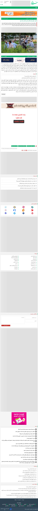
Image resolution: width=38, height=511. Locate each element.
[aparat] (23, 208)
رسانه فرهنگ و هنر (33, 256)
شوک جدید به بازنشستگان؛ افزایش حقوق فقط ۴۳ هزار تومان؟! (25, 181)
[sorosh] (14, 211)
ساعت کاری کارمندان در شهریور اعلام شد (30, 474)
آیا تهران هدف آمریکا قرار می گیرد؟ (31, 486)
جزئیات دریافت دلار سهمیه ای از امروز (29, 450)
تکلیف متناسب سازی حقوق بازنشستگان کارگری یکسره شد (26, 185)
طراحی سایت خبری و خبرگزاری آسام (5, 509)
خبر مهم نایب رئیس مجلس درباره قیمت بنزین (28, 457)
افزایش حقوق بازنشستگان (30, 146)
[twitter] (25, 150)
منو (35, 7)
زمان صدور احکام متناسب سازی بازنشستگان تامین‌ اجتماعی (26, 178)
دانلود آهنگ (16, 267)
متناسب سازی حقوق (14, 146)
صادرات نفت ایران (21, 505)
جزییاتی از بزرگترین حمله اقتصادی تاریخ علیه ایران (29, 77)
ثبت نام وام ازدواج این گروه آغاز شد (29, 452)
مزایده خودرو (34, 267)
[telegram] (5, 208)
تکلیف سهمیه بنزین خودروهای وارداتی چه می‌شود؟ (27, 433)
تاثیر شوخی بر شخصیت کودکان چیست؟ (30, 76)
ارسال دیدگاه (6, 325)
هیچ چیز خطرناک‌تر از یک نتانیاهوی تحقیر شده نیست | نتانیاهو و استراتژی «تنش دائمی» (23, 493)
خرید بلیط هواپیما (33, 265)
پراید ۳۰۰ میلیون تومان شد (31, 438)
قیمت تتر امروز (16, 262)
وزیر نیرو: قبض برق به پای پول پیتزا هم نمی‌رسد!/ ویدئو (26, 429)
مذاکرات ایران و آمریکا (12, 504)
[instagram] (5, 211)
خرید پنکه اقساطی (33, 263)
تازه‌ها (36, 426)
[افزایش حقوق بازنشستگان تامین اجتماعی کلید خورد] (26, 150)
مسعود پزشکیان (13, 505)
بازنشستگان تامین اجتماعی (22, 146)
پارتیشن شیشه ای (33, 268)
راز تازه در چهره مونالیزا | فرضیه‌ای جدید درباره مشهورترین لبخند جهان (26, 496)
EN (10, 1)
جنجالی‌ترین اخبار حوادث (14, 257)
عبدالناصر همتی (29, 505)
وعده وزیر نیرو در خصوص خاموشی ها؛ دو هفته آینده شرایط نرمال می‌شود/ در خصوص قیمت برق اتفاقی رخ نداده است (18, 441)
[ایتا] (23, 211)
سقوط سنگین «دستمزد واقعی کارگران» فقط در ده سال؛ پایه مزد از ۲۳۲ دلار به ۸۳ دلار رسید (22, 454)
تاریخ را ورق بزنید (33, 262)
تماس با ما (19, 499)
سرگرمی (25, 504)
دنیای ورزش (34, 259)
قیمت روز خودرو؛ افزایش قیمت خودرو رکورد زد (29, 477)
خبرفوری (28, 509)
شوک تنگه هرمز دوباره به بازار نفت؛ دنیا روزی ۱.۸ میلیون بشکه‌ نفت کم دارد (24, 436)
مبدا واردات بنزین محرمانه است (30, 448)
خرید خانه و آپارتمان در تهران (14, 265)
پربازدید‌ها (35, 466)
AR (10, 2)
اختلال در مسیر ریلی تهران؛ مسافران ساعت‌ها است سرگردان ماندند (25, 431)
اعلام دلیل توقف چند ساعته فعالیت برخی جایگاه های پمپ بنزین (25, 443)
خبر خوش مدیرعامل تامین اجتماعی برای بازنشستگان (27, 183)
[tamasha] (32, 211)
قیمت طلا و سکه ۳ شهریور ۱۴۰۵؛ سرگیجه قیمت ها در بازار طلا (27, 475)
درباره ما (23, 499)
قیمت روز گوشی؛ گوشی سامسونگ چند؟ (29, 459)
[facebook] (22, 150)
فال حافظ (19, 504)
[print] (34, 56)
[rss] (2, 4)
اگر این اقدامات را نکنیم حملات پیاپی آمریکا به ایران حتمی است (27, 488)
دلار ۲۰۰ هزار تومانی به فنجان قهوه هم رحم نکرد (29, 472)
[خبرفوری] (34, 3)
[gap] (5, 214)
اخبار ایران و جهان (33, 260)
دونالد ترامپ (4, 504)
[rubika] (14, 208)
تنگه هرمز (6, 505)
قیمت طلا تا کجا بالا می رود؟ (32, 468)
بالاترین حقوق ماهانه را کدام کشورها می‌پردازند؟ (29, 479)
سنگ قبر (16, 263)
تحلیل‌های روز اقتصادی (15, 256)
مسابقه (16, 499)
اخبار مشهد (34, 257)
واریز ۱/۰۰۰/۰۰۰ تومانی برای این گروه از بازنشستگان (27, 188)
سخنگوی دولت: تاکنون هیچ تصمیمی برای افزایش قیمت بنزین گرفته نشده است (23, 445)
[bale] (32, 208)
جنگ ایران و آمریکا (32, 504)
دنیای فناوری (16, 260)
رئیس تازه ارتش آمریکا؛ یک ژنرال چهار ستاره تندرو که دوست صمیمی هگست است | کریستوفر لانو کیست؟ (21, 495)
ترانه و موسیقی (16, 259)
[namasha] (32, 214)
